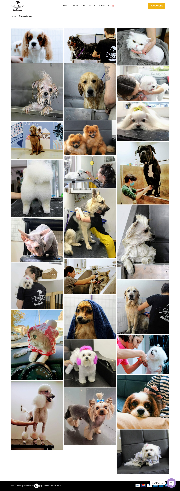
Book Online (157, 6)
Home (13, 16)
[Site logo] (17, 6)
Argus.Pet (57, 486)
